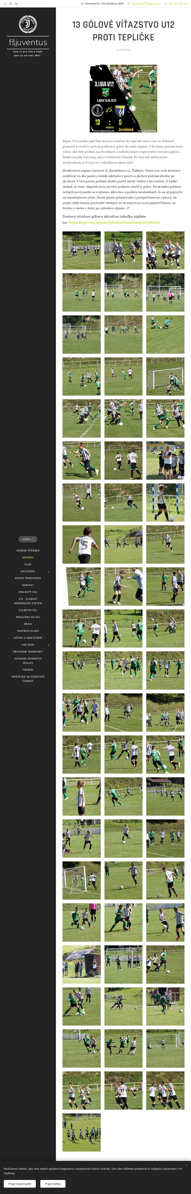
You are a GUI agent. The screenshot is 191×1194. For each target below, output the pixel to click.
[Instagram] (5, 4)
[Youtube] (16, 4)
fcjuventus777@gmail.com (146, 3)
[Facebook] (10, 4)
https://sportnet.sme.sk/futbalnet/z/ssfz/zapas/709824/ (114, 222)
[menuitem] (28, 550)
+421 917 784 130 (178, 3)
